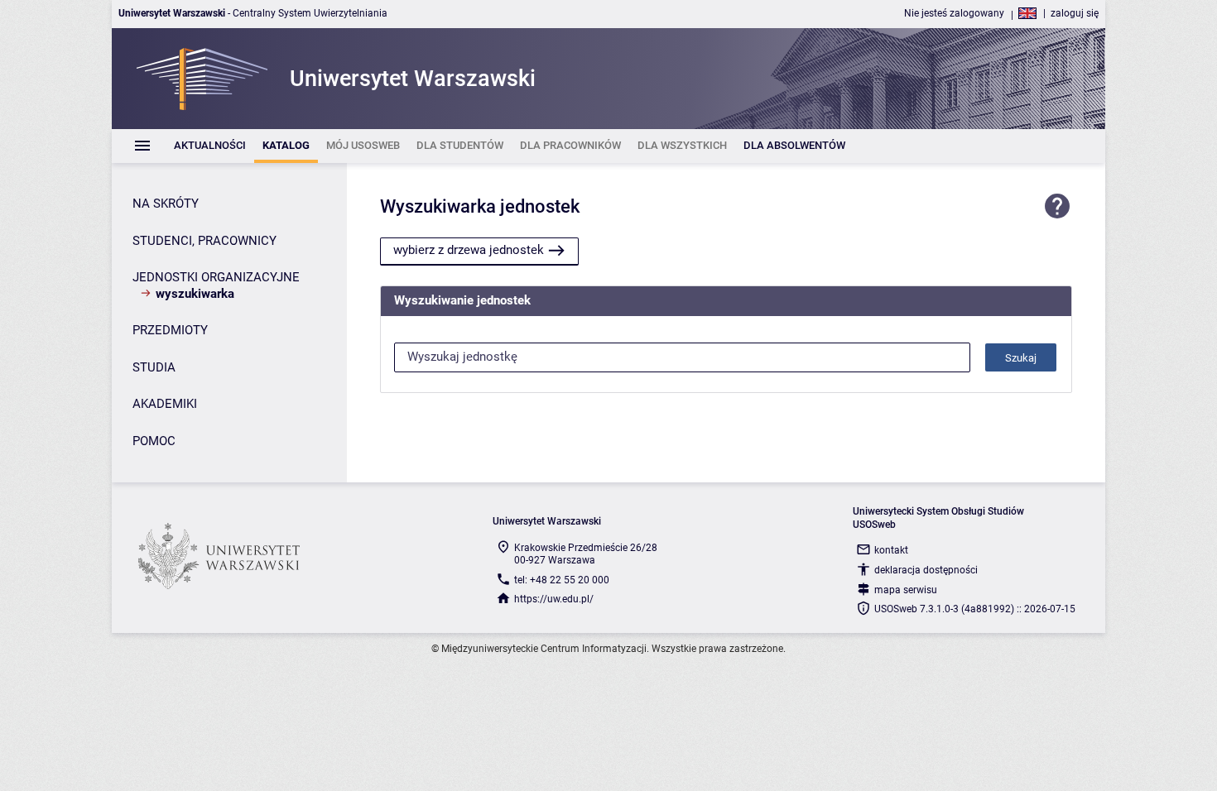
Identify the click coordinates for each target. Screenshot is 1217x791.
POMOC (154, 441)
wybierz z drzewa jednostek (468, 249)
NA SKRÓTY (165, 203)
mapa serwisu (905, 590)
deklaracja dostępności (926, 570)
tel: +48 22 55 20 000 (561, 580)
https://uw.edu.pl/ (554, 599)
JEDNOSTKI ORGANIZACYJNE (216, 277)
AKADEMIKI (164, 403)
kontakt (891, 550)
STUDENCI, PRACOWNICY (204, 240)
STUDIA (154, 367)
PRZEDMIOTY (170, 330)
